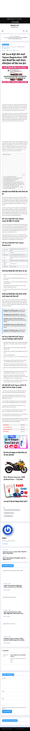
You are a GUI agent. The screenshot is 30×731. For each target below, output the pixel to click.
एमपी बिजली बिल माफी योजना (21, 46)
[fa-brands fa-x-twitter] (13, 22)
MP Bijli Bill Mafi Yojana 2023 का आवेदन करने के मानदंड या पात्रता (14, 184)
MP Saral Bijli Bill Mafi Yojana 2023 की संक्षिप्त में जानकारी (13, 178)
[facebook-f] (12, 22)
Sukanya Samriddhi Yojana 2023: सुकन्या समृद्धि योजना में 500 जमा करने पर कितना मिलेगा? (14, 612)
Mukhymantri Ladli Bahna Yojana (10, 310)
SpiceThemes (26, 728)
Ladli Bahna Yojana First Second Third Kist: (13, 318)
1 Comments (17, 50)
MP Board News (5, 44)
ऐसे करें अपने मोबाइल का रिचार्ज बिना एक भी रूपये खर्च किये (11, 185)
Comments (4, 678)
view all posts (5, 543)
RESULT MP (15, 25)
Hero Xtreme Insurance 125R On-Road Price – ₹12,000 (13, 187)
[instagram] (16, 22)
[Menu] (2, 31)
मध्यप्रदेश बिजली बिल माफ (5, 48)
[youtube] (18, 22)
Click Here (23, 424)
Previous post (5, 549)
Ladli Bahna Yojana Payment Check (11, 314)
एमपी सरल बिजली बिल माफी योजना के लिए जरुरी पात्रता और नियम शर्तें (13, 181)
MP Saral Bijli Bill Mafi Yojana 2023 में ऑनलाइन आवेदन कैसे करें (14, 183)
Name (3, 691)
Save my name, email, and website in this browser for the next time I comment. (14, 708)
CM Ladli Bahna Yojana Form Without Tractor (13, 324)
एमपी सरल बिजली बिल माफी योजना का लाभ (9, 180)
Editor (5, 50)
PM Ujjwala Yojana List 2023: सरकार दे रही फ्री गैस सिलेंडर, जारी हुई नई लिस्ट (14, 552)
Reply (11, 662)
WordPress (13, 728)
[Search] (23, 31)
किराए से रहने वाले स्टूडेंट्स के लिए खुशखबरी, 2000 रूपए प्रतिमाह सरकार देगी (14, 558)
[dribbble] (15, 22)
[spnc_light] (26, 31)
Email (3, 698)
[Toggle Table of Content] (22, 175)
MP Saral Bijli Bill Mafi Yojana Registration (10, 46)
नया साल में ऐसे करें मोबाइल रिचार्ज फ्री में (9, 188)
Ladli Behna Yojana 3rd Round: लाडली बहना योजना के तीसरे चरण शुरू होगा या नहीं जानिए (14, 639)
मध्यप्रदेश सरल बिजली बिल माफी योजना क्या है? (10, 176)
